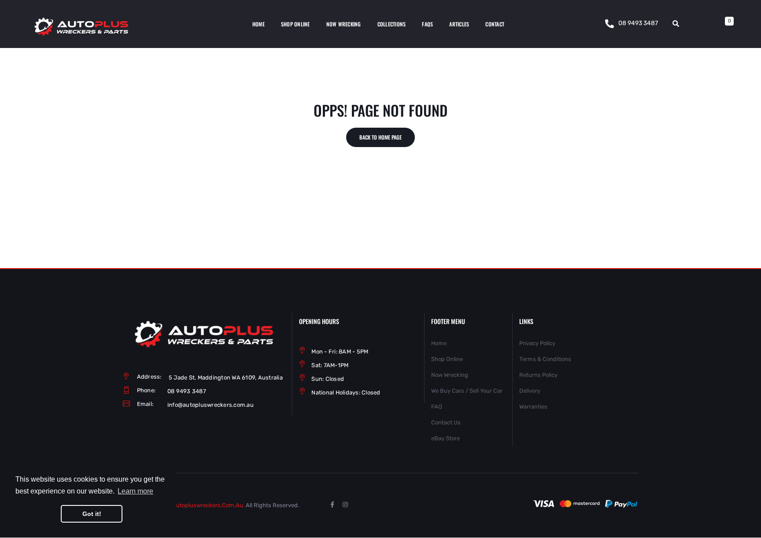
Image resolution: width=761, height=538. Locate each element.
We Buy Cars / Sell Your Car (466, 390)
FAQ (436, 406)
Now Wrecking (449, 375)
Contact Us (446, 422)
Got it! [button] (91, 513)
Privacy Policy (537, 343)
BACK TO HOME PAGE (380, 137)
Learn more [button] (135, 491)
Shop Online (447, 359)
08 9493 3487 (638, 23)
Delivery (529, 390)
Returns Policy (538, 375)
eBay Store (445, 438)
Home (439, 343)
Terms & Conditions (545, 359)
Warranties (533, 406)
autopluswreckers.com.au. (208, 505)
